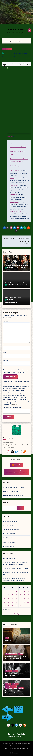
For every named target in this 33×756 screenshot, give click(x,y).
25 (24, 602)
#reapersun (9, 58)
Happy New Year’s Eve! (13, 297)
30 (16, 605)
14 (8, 598)
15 (12, 598)
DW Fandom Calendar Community (13, 495)
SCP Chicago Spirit (11, 688)
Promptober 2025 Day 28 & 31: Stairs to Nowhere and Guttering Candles (15, 563)
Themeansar (19, 746)
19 (28, 598)
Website (5, 360)
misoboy (12, 178)
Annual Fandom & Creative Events (13, 487)
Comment (6, 321)
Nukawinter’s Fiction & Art (11, 521)
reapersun (10, 136)
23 (16, 602)
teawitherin (13, 194)
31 (20, 605)
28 (9, 605)
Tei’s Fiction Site (8, 525)
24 (20, 602)
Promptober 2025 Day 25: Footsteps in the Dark (16, 573)
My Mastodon (14, 753)
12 (28, 595)
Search (5, 502)
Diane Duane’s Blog (9, 542)
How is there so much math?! (14, 283)
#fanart (17, 56)
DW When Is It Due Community (12, 491)
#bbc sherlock (10, 56)
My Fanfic (8, 671)
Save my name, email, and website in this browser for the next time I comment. (15, 371)
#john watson (24, 56)
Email (5, 352)
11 (24, 595)
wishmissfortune (15, 211)
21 (8, 602)
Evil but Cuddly (16, 30)
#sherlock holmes (18, 58)
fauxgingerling (14, 202)
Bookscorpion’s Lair (9, 533)
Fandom (8, 684)
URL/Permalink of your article (12, 407)
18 (24, 598)
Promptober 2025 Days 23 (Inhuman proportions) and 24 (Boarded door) (14, 579)
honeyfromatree (15, 185)
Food (7, 638)
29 (12, 605)
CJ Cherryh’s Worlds (9, 546)
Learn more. (14, 404)
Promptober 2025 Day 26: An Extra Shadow (16, 568)
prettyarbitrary (11, 53)
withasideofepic (15, 171)
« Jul (14, 614)
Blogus (12, 746)
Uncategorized (6, 49)
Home (6, 749)
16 (16, 598)
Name (5, 345)
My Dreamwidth (14, 749)
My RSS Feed (17, 464)
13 (4, 598)
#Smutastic (27, 58)
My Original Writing (11, 653)
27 (5, 605)
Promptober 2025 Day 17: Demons (16, 265)
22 (12, 602)
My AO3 (21, 753)
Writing (21, 653)
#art (4, 56)
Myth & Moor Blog (8, 538)
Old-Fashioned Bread (9, 558)
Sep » (18, 614)
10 (20, 595)
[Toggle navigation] (3, 30)
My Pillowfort (24, 749)
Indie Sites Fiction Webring (11, 529)
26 (28, 602)
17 (20, 598)
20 (5, 602)
